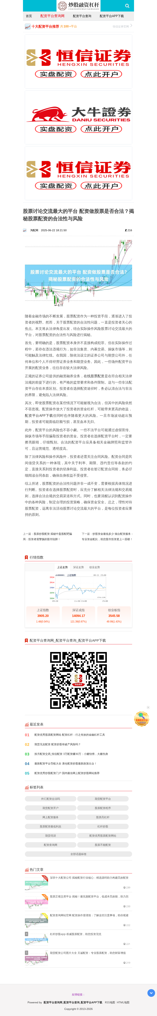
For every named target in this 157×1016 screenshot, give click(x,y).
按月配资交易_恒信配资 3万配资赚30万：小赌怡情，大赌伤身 (71, 754)
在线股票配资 (94, 376)
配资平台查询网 (52, 15)
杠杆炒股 (102, 826)
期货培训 (50, 835)
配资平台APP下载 (112, 16)
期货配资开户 (51, 808)
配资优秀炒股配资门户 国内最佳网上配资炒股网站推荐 (67, 773)
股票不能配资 (103, 845)
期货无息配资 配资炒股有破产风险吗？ (57, 744)
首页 (29, 16)
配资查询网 (50, 845)
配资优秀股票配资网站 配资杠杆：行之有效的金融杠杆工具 (69, 734)
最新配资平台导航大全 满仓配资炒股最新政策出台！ (65, 763)
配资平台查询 (82, 16)
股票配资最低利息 (50, 826)
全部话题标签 (78, 854)
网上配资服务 (51, 817)
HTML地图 (123, 1002)
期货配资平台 (103, 799)
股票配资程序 (103, 808)
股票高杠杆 (103, 817)
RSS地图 (110, 1002)
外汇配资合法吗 (50, 799)
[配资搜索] (127, 6)
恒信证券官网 (121, 26)
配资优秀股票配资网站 (102, 835)
